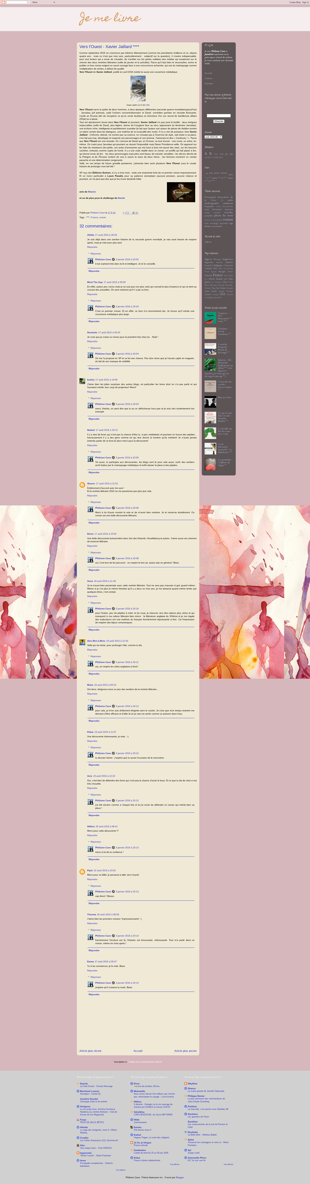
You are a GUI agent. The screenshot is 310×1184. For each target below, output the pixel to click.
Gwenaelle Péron (197, 1157)
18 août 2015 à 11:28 (105, 581)
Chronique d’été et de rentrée (93, 1101)
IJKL (226, 154)
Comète (84, 1137)
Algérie (208, 259)
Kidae (90, 732)
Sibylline (192, 1083)
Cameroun (228, 265)
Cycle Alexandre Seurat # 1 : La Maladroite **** (225, 448)
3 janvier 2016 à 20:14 (127, 935)
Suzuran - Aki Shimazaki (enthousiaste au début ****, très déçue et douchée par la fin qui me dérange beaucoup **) (219, 368)
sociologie (214, 223)
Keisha (137, 1127)
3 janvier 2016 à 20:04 (127, 353)
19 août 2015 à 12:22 (104, 776)
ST (212, 157)
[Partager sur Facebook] (133, 213)
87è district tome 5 (142, 1130)
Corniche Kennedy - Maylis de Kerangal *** (224, 348)
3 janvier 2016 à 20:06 (127, 508)
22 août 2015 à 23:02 (105, 870)
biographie (209, 206)
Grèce (226, 275)
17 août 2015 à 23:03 (105, 534)
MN (231, 154)
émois (219, 226)
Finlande (208, 275)
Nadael (91, 430)
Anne (90, 581)
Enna (137, 1083)
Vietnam (230, 294)
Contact (208, 78)
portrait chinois (210, 220)
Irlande (212, 279)
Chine (220, 268)
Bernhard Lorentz (89, 1091)
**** (87, 217)
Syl (189, 1150)
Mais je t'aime (224, 397)
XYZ (221, 157)
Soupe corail (193, 1153)
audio (230, 200)
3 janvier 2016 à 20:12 (127, 706)
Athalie (84, 1127)
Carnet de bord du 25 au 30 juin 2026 (151, 1153)
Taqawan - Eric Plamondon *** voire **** (225, 317)
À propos (209, 83)
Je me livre (108, 19)
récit (206, 223)
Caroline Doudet (89, 1099)
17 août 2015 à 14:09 (106, 379)
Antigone (85, 1106)
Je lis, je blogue (142, 1142)
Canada (208, 268)
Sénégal (221, 291)
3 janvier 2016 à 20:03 (127, 306)
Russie (223, 288)
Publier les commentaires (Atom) (145, 1062)
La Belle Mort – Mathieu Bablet (202, 1135)
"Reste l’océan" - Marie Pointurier (95, 1155)
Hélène (91, 826)
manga (207, 212)
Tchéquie (229, 291)
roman (102, 217)
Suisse (207, 291)
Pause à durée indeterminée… (148, 1160)
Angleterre (227, 259)
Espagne (222, 271)
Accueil (138, 1050)
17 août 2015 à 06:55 (106, 235)
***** (224, 174)
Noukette (92, 332)
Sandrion (193, 1114)
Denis (90, 534)
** (207, 174)
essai (207, 209)
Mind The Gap (95, 282)
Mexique (213, 285)
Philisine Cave (103, 259)
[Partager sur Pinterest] (136, 213)
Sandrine (193, 1121)
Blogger (180, 1177)
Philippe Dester (196, 1096)
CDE (216, 154)
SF (222, 200)
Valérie (208, 241)
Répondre (92, 247)
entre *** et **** (219, 177)
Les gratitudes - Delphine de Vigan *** (225, 462)
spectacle (224, 223)
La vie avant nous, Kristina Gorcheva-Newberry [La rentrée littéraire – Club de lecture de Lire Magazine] (98, 1112)
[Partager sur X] (130, 213)
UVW (215, 157)
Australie (219, 262)
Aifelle (90, 235)
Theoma (91, 914)
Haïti (231, 275)
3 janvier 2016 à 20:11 (127, 662)
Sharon (92, 191)
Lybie (231, 282)
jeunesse (229, 209)
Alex (82, 1145)
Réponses (96, 253)
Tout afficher (121, 1170)
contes (218, 206)
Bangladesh (209, 265)
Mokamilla (139, 1091)
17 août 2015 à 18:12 (107, 430)
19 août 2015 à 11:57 (105, 732)
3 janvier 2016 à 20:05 (127, 457)
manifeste (216, 212)
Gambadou (140, 1150)
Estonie (230, 271)
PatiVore (192, 1106)
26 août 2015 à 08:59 (108, 914)
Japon (207, 281)
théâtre (208, 226)
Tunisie (208, 294)
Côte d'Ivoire (228, 268)
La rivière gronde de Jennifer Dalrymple (206, 1091)
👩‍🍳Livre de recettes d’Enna (146, 1086)
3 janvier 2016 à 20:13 (127, 847)
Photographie (210, 197)
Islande (219, 278)
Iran (206, 279)
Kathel (137, 1135)
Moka (90, 685)
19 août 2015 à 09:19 (105, 685)
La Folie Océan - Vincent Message (96, 1086)
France (94, 217)
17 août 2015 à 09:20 (109, 332)
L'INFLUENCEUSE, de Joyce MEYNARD (153, 1114)
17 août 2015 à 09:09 (115, 282)
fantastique (217, 209)
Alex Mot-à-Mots (96, 641)
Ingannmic (86, 1153)
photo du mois (223, 215)
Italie (231, 279)
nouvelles (228, 212)
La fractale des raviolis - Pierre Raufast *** (225, 385)
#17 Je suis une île (197, 1160)
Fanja (83, 1119)
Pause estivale (141, 1145)
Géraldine (139, 1112)
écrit (214, 226)
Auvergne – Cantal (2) (90, 1094)
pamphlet (209, 215)
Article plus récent (90, 1050)
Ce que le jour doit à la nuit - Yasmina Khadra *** (225, 417)
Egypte (214, 271)
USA (222, 294)
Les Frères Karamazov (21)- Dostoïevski (99, 1140)
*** (211, 174)
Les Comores (216, 282)
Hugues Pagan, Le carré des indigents (152, 1137)
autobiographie (212, 203)
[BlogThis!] (127, 213)
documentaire (228, 206)
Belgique (218, 265)
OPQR (207, 157)
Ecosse (207, 271)
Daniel (121, 198)
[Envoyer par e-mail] (124, 213)
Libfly (148, 105)
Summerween (140, 1122)
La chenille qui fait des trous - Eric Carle (225, 431)
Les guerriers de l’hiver (198, 1116)
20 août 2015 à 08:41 (107, 826)
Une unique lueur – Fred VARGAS (96, 1148)
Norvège (221, 285)
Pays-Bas (215, 288)
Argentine (209, 262)
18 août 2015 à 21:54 (117, 641)
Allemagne (217, 259)
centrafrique (209, 297)
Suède (214, 291)
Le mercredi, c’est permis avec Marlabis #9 (208, 1109)
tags (231, 223)
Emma (90, 961)
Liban (224, 282)
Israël (225, 279)
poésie (219, 220)
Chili (215, 268)
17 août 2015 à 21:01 (107, 483)
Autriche (229, 262)
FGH (221, 154)
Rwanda (230, 288)
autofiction (228, 203)
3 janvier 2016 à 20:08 (127, 558)
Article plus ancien (185, 1050)
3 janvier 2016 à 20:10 (127, 608)
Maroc (207, 285)
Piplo (90, 870)
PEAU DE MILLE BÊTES (92, 1122)
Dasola (84, 1083)
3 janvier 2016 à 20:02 (127, 259)
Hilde (137, 1119)
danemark (218, 297)
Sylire (191, 1139)
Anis (89, 776)
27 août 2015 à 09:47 (106, 961)
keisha (90, 379)
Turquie (215, 294)
